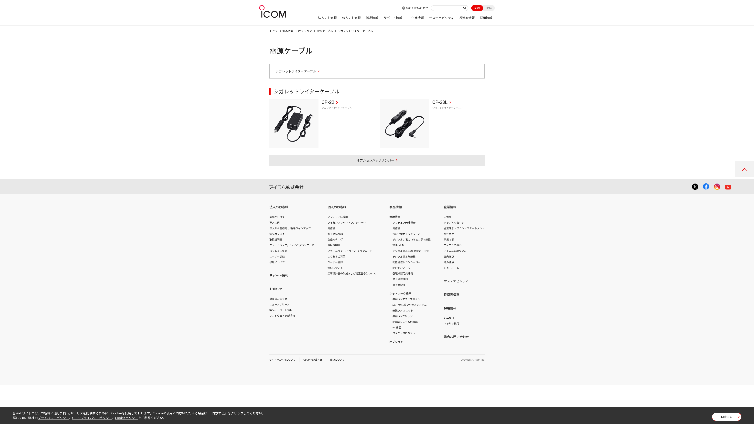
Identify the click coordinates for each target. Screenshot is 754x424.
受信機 (331, 228)
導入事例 (274, 222)
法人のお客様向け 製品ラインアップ (290, 228)
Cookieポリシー (126, 417)
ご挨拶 (447, 217)
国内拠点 (449, 256)
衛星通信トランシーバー (407, 262)
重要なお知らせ (278, 299)
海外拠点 (449, 262)
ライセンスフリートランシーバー (347, 222)
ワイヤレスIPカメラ (404, 333)
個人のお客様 (351, 17)
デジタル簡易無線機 (404, 256)
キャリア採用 (451, 323)
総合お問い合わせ (417, 8)
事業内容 (449, 239)
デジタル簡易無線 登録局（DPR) (411, 251)
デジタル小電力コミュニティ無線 (412, 239)
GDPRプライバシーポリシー (92, 417)
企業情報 (417, 17)
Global (489, 8)
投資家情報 (467, 17)
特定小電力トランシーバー (408, 234)
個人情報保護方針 (312, 359)
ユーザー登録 (277, 256)
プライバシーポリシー (53, 417)
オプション (305, 31)
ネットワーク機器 (400, 293)
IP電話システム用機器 (405, 322)
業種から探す (277, 217)
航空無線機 (399, 285)
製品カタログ (277, 234)
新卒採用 (449, 318)
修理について (277, 262)
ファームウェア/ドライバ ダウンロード (291, 245)
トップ (273, 31)
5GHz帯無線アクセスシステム (410, 305)
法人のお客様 (327, 17)
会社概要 (449, 234)
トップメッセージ (454, 222)
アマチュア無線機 (338, 217)
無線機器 (394, 217)
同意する (726, 417)
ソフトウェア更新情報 (282, 315)
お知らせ (275, 288)
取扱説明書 (275, 239)
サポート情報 (392, 17)
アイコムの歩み (452, 245)
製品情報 (372, 17)
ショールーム (451, 268)
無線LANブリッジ (403, 316)
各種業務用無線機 (403, 273)
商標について (337, 359)
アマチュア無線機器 (404, 222)
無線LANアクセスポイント (408, 299)
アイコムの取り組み (455, 251)
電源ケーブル (325, 31)
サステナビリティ (441, 17)
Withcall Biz (399, 245)
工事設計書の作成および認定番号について (352, 273)
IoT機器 (397, 327)
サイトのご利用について (282, 359)
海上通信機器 (335, 234)
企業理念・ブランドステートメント (464, 228)
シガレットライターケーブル (355, 31)
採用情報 (486, 17)
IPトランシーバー (403, 268)
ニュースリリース (279, 304)
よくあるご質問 (278, 251)
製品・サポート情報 (280, 310)
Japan (477, 8)
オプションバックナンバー (375, 160)
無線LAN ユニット (403, 310)
